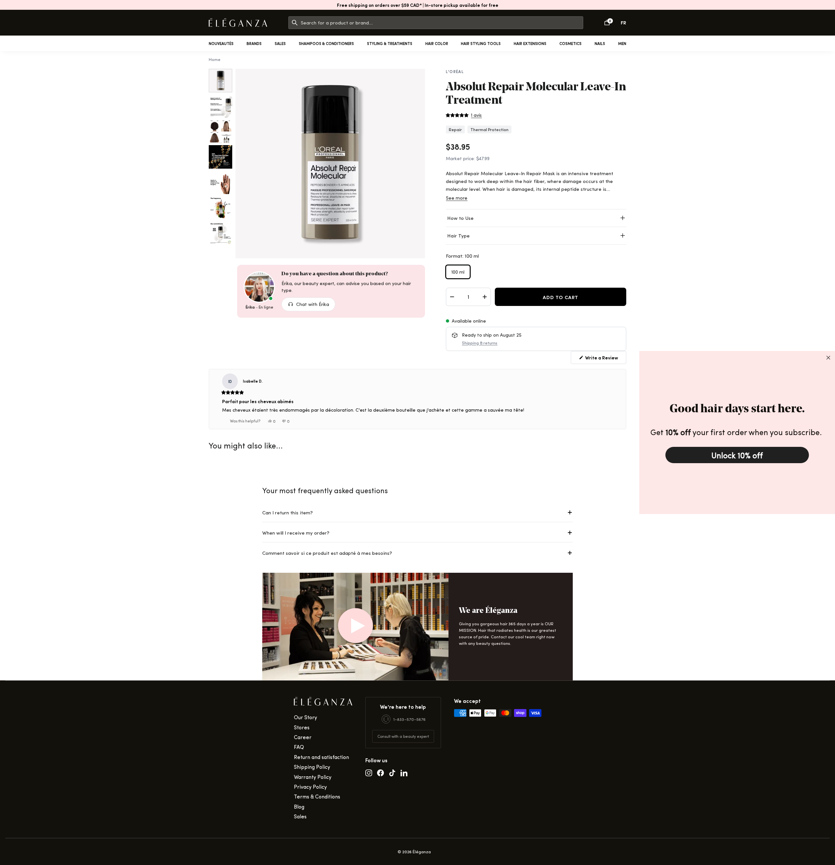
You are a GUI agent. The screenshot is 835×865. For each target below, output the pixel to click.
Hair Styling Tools (481, 43)
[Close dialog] (828, 358)
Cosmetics (570, 43)
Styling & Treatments (389, 43)
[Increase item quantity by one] (485, 297)
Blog (299, 806)
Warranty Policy (312, 776)
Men (622, 43)
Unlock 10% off (737, 455)
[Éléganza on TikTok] (392, 773)
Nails (600, 43)
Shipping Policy (312, 766)
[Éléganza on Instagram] (368, 773)
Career (302, 737)
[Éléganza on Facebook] (380, 773)
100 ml (457, 272)
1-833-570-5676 (409, 719)
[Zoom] (330, 163)
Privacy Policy (310, 786)
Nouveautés (221, 43)
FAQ (299, 746)
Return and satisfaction (321, 756)
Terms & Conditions (317, 796)
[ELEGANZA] (238, 22)
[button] (464, 115)
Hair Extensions (530, 43)
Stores (302, 727)
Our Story (305, 717)
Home (214, 59)
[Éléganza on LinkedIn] (404, 773)
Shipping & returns (479, 342)
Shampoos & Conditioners (326, 43)
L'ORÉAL (455, 71)
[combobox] (442, 23)
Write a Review (601, 357)
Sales (280, 43)
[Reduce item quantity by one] (452, 297)
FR (623, 22)
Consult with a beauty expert (403, 736)
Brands (254, 43)
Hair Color (436, 43)
